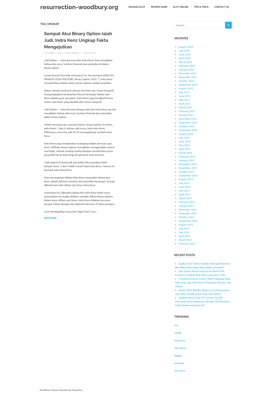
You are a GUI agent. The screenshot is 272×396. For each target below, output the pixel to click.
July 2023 (184, 182)
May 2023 (184, 190)
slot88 (177, 332)
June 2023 (184, 186)
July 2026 (184, 50)
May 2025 (184, 99)
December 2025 (188, 73)
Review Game (159, 7)
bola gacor (180, 340)
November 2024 (188, 122)
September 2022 (188, 220)
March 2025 (185, 107)
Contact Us (221, 7)
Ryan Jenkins (72, 53)
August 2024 (186, 133)
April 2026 (184, 58)
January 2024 (186, 160)
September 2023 (188, 175)
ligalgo (178, 355)
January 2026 (186, 69)
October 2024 (186, 126)
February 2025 (187, 111)
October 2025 (186, 80)
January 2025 (186, 114)
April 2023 (184, 194)
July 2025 (184, 92)
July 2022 (184, 228)
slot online (180, 347)
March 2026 (185, 61)
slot (176, 325)
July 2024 (184, 137)
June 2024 (184, 141)
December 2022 (188, 209)
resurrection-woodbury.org (79, 7)
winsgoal (179, 362)
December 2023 (188, 164)
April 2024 (184, 148)
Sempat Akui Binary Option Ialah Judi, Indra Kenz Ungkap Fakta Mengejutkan (78, 40)
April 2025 (184, 103)
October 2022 (186, 216)
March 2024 (185, 152)
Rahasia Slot (137, 7)
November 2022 (188, 213)
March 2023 (185, 198)
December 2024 (188, 118)
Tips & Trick (201, 7)
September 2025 (188, 84)
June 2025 (184, 95)
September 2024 (188, 129)
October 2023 (186, 171)
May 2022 (184, 232)
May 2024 (184, 145)
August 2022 (186, 224)
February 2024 (187, 156)
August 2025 (186, 88)
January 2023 (186, 205)
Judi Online (89, 53)
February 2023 (187, 201)
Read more (50, 218)
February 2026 (187, 65)
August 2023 (186, 179)
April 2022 (184, 235)
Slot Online (180, 7)
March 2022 (185, 239)
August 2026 (186, 46)
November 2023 (188, 167)
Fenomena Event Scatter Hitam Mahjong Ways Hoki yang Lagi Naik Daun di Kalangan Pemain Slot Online (203, 282)
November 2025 (188, 77)
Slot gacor (179, 370)
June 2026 (184, 54)
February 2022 (187, 243)
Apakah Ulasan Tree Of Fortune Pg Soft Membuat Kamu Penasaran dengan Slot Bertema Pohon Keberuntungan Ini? (202, 301)
